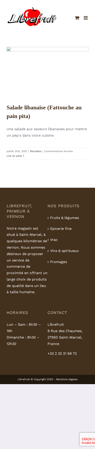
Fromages (58, 262)
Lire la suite (14, 155)
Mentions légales (67, 379)
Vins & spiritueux (64, 251)
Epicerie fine (61, 228)
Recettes (47, 86)
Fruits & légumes (64, 218)
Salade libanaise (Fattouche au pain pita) (47, 61)
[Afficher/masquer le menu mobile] (86, 17)
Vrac (54, 240)
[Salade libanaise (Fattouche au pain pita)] (47, 73)
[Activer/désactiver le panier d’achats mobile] (77, 17)
